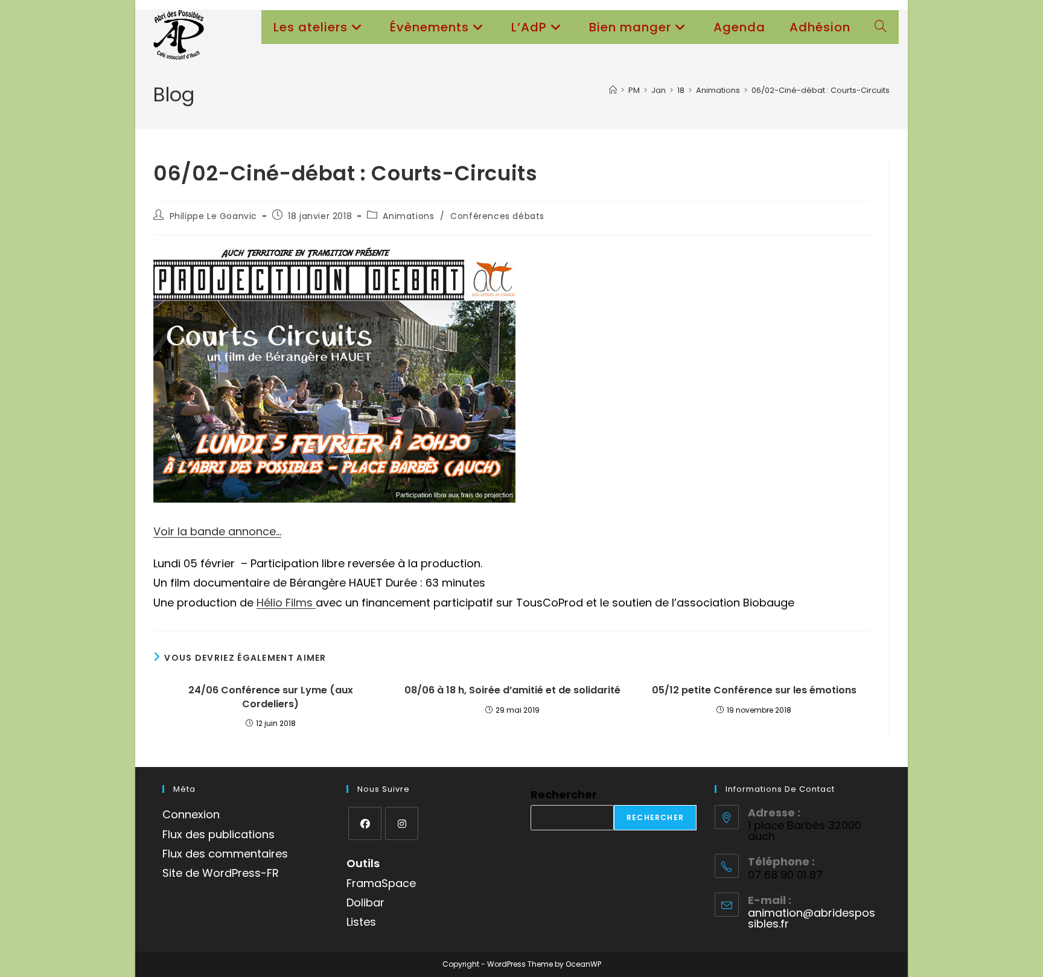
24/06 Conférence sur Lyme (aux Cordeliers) (270, 697)
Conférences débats (497, 216)
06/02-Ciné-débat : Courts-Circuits (820, 90)
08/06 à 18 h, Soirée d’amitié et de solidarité (512, 690)
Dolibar (365, 902)
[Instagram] (401, 823)
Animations (408, 216)
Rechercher (564, 794)
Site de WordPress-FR (220, 872)
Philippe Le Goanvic (213, 216)
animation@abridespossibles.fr (811, 918)
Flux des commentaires (225, 853)
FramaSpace (381, 883)
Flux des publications (218, 834)
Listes (361, 921)
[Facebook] (364, 823)
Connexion (191, 814)
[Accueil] (613, 90)
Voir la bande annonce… (217, 531)
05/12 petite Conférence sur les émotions (754, 690)
